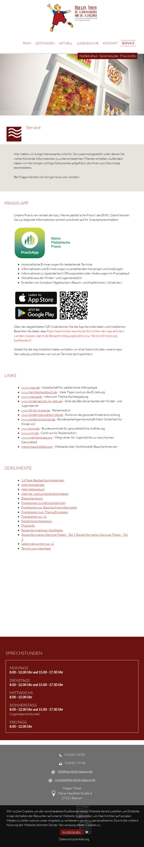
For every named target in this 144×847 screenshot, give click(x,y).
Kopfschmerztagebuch (36, 521)
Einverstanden (71, 832)
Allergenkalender (33, 485)
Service (128, 43)
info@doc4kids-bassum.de (75, 771)
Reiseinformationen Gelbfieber (42, 530)
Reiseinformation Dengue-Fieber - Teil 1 (48, 535)
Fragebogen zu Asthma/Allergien (43, 503)
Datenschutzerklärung (74, 839)
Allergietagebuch (33, 489)
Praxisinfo (28, 525)
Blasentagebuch (32, 498)
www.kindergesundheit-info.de (42, 415)
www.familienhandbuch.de (39, 392)
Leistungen (45, 43)
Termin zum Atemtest (36, 548)
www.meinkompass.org (37, 437)
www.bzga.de (30, 428)
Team (26, 43)
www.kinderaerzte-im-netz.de (41, 401)
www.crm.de (30, 433)
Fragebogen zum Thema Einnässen (44, 512)
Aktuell (65, 43)
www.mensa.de (31, 397)
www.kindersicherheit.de (38, 419)
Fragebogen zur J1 (34, 516)
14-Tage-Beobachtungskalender (42, 480)
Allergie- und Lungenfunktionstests (44, 494)
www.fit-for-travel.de (35, 410)
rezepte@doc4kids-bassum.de (75, 780)
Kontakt (110, 43)
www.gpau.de (30, 387)
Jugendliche (87, 43)
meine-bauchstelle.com (37, 446)
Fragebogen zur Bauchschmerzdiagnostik (49, 507)
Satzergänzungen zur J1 (37, 544)
